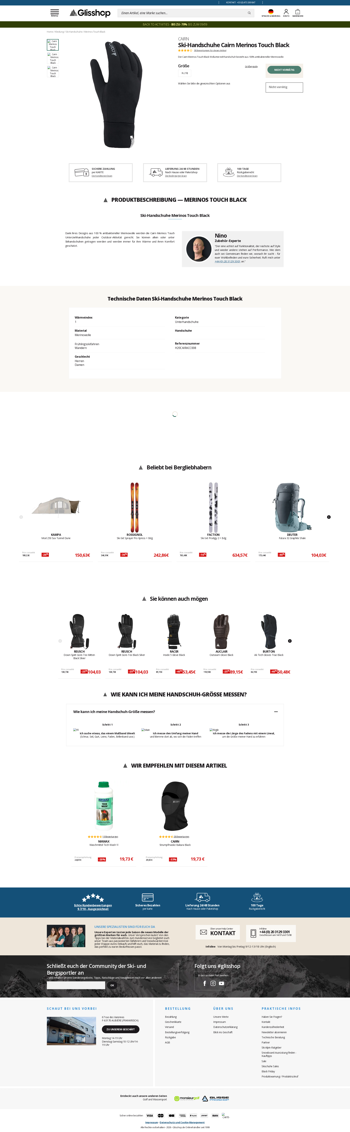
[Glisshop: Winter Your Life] (90, 13)
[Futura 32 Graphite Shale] (292, 507)
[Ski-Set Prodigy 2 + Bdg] (213, 507)
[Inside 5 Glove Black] (174, 631)
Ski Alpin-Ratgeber (271, 1047)
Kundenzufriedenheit (273, 1027)
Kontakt (266, 1022)
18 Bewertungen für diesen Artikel (210, 50)
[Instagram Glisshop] (213, 983)
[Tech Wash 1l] (103, 806)
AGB (167, 1042)
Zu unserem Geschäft (120, 1029)
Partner (266, 1042)
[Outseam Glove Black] (221, 631)
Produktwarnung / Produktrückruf (280, 1076)
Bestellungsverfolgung (177, 1032)
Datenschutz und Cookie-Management (182, 1122)
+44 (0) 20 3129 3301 (228, 261)
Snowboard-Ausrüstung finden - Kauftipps (279, 1054)
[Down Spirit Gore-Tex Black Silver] (127, 631)
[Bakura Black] (175, 806)
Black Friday (268, 1071)
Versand (169, 1027)
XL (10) (185, 73)
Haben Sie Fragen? (272, 1016)
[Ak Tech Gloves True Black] (269, 631)
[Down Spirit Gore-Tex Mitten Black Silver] (79, 631)
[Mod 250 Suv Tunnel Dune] (55, 507)
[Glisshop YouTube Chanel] (221, 983)
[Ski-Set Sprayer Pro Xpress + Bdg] (134, 507)
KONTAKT (222, 933)
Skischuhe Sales (270, 1066)
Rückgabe (170, 1037)
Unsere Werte (220, 1016)
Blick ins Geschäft (222, 1032)
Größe (183, 66)
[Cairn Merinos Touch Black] (116, 95)
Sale (264, 1061)
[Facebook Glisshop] (204, 983)
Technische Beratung (273, 1037)
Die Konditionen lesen (102, 175)
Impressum (219, 1022)
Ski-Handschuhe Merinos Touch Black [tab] (175, 215)
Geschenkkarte (173, 1022)
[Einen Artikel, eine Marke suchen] (249, 13)
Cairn (183, 39)
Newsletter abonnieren (274, 1032)
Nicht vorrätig (284, 70)
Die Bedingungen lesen (176, 175)
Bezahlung (171, 1016)
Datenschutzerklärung (225, 1027)
